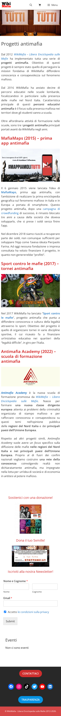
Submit (10, 621)
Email (7, 598)
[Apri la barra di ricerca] (30, 5)
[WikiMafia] (6, 5)
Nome (6, 591)
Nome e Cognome (15, 581)
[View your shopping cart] (39, 5)
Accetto (28, 612)
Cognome (37, 591)
